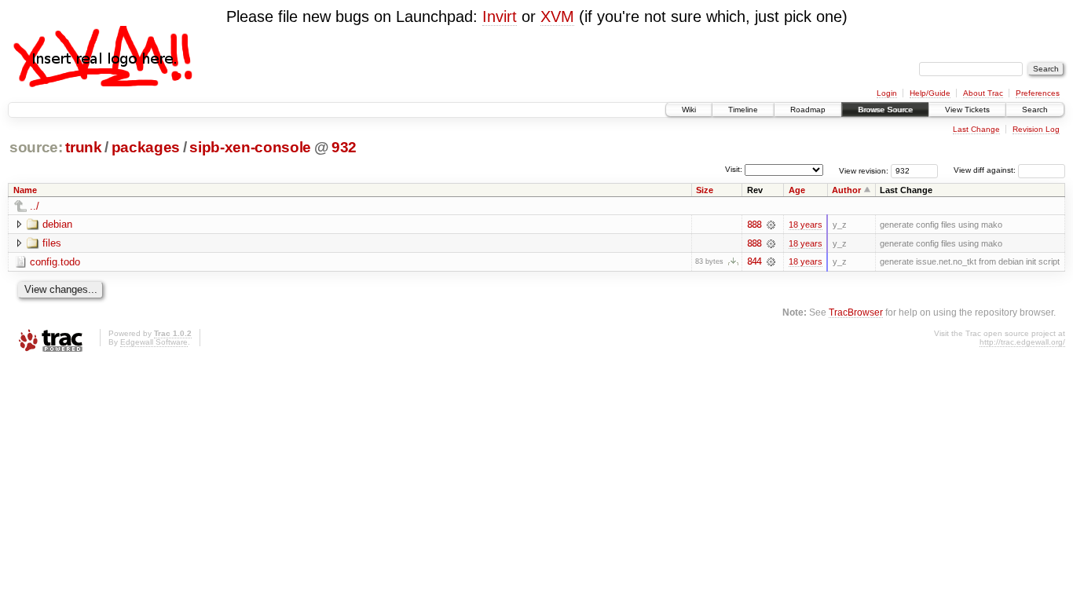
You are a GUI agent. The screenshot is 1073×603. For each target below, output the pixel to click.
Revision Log (1036, 129)
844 (754, 261)
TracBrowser (856, 312)
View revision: (863, 170)
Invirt (499, 16)
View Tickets (967, 109)
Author (846, 190)
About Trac (983, 93)
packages (146, 147)
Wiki (689, 109)
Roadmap (808, 109)
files (51, 243)
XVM (557, 16)
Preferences (1038, 93)
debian (57, 224)
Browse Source (885, 109)
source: (36, 147)
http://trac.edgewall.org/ (1022, 342)
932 (344, 147)
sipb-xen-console (250, 147)
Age (797, 190)
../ (34, 206)
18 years (805, 224)
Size (704, 190)
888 (754, 224)
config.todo (55, 262)
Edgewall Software (154, 342)
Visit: (733, 169)
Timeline (743, 109)
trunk (83, 147)
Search (1035, 109)
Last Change (976, 129)
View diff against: (986, 170)
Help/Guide (930, 93)
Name (25, 190)
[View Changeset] (771, 224)
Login (887, 93)
